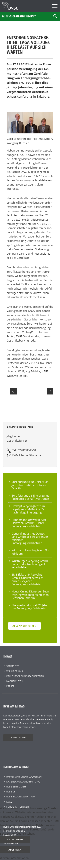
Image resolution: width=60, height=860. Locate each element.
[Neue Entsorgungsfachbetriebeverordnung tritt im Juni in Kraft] (13, 391)
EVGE (9, 801)
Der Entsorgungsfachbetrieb (25, 676)
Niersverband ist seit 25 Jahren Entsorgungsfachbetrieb (29, 606)
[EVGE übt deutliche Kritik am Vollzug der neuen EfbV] (50, 391)
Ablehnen (15, 849)
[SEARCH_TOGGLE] (55, 16)
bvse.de (11, 791)
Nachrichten (14, 681)
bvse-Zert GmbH (16, 786)
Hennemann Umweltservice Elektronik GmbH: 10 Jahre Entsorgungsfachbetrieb (29, 523)
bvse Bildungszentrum (20, 796)
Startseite (12, 666)
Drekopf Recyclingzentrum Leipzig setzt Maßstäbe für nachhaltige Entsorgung (28, 509)
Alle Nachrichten (24, 625)
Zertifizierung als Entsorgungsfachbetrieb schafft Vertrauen (31, 497)
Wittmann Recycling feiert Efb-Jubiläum (30, 551)
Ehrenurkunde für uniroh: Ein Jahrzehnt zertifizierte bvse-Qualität (30, 485)
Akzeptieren (15, 839)
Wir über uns (14, 671)
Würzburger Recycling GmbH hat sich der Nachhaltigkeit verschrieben (30, 564)
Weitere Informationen (14, 858)
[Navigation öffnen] (55, 6)
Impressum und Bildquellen (24, 776)
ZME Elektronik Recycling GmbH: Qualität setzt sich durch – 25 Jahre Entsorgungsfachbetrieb (28, 579)
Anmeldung (18, 737)
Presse (10, 686)
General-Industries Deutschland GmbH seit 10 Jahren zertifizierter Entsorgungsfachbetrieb (30, 538)
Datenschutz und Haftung (23, 781)
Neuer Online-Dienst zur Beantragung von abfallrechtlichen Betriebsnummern (31, 595)
